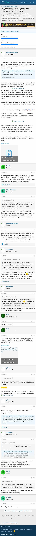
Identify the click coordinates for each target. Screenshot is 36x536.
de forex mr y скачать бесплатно (10, 16)
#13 (34, 504)
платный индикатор (28, 18)
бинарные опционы (25, 16)
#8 (34, 335)
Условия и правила (6, 529)
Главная (10, 531)
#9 (34, 374)
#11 (34, 439)
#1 (34, 59)
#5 (34, 256)
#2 (34, 172)
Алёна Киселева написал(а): (10, 259)
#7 (34, 321)
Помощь (3, 531)
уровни (21, 20)
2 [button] (4, 37)
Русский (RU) (6, 527)
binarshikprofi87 (6, 14)
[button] (2, 2)
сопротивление (13, 20)
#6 (34, 293)
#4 (34, 230)
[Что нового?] (30, 2)
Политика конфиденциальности (23, 529)
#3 (34, 196)
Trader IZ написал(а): (8, 297)
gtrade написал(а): (7, 443)
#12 (34, 478)
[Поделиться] (32, 59)
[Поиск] (34, 2)
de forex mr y (26, 14)
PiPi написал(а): (6, 378)
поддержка (4, 20)
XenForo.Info (13, 534)
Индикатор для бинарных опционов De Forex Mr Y (19, 71)
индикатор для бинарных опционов (11, 18)
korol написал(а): (7, 200)
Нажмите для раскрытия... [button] (18, 457)
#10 (34, 406)
